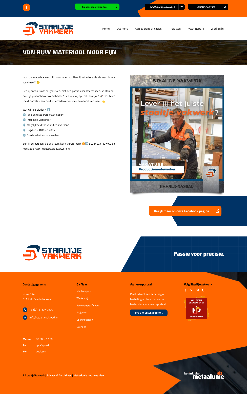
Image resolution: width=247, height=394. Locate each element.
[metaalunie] (204, 372)
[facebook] (26, 7)
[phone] (203, 290)
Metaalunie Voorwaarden (88, 375)
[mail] (197, 290)
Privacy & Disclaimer (59, 375)
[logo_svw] (48, 23)
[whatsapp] (191, 290)
